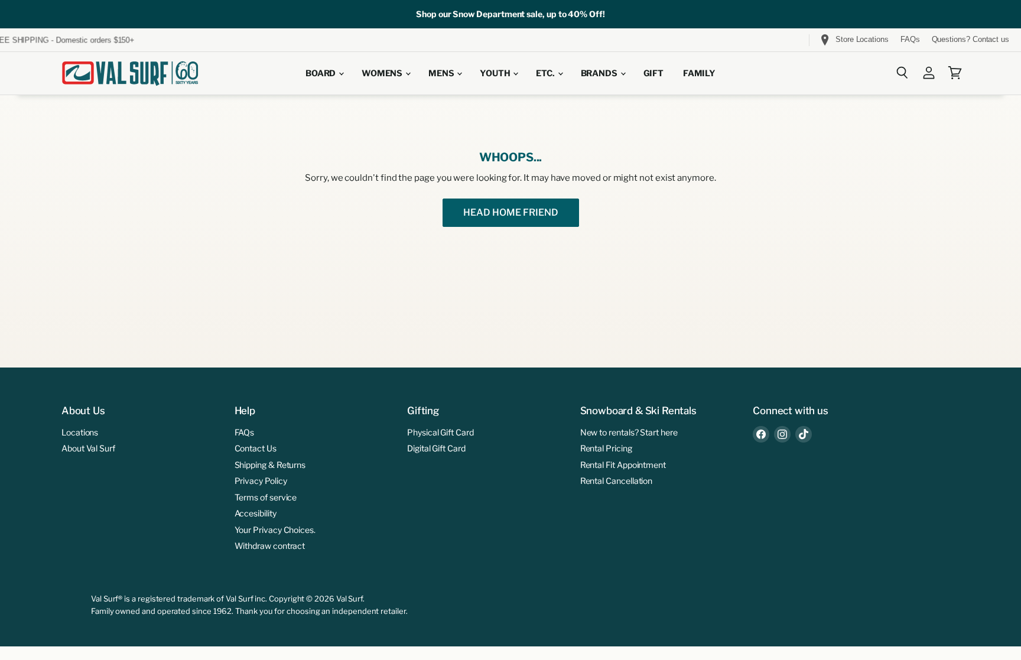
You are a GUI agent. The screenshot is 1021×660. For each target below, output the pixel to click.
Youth (496, 73)
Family (699, 73)
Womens (383, 73)
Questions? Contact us (970, 39)
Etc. (546, 73)
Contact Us (256, 448)
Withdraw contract (270, 546)
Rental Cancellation (616, 481)
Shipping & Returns (270, 465)
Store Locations (862, 39)
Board (321, 73)
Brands (600, 73)
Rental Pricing (606, 448)
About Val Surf (88, 448)
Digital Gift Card (436, 448)
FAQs (910, 39)
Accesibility (256, 513)
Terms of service (266, 497)
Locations (79, 432)
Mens (442, 73)
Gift (653, 73)
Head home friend (510, 212)
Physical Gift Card (440, 432)
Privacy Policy (261, 481)
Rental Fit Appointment (623, 465)
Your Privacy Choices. (275, 530)
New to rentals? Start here (629, 432)
